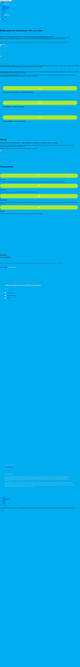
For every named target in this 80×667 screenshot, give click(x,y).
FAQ (3, 501)
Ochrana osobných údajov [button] (9, 467)
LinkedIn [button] (8, 297)
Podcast (4, 500)
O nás (3, 497)
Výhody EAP (5, 499)
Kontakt (4, 503)
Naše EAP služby (5, 498)
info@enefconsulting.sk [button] (11, 295)
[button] (2, 44)
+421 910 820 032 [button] (10, 292)
